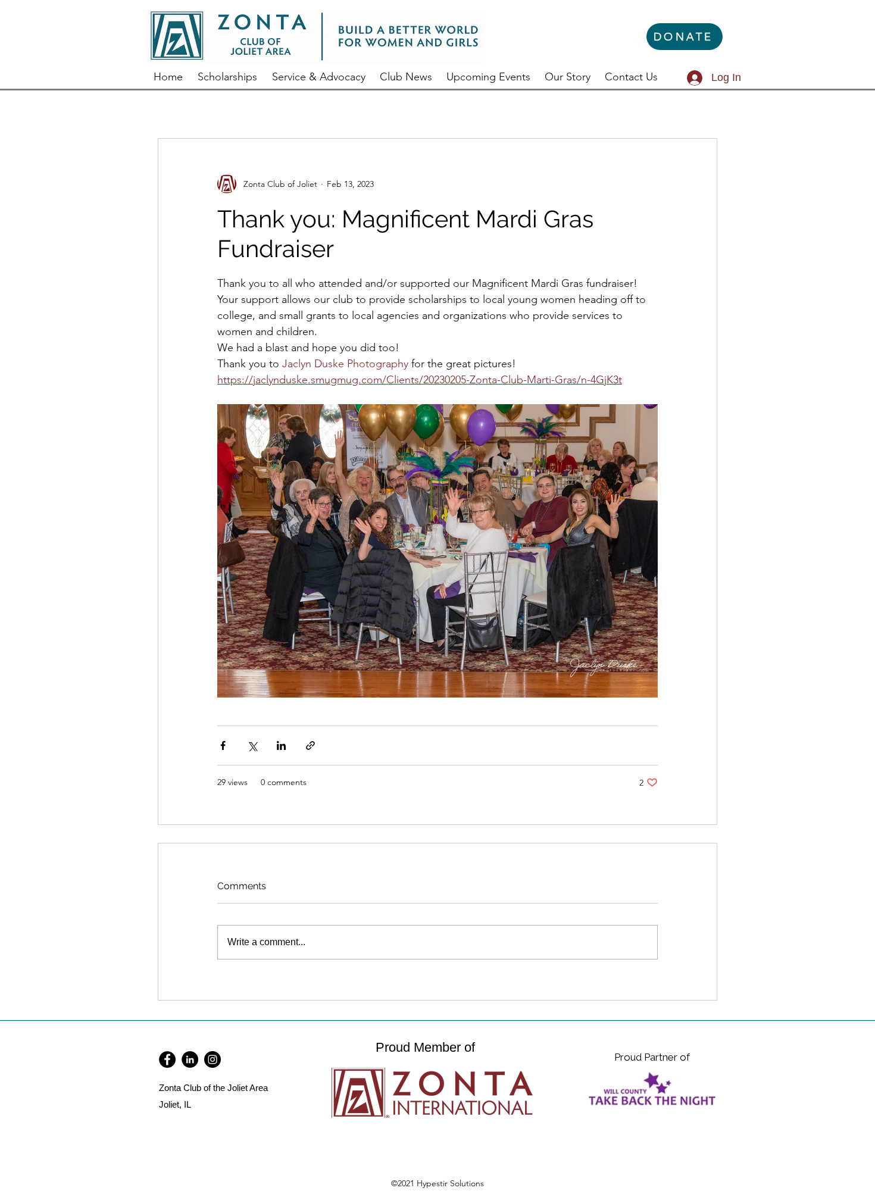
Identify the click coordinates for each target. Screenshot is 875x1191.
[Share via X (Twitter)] (252, 745)
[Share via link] (310, 745)
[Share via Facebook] (223, 745)
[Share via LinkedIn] (281, 745)
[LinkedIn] (190, 1059)
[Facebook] (167, 1059)
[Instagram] (212, 1059)
